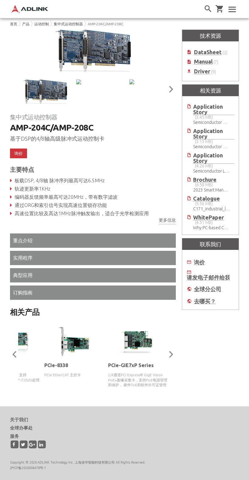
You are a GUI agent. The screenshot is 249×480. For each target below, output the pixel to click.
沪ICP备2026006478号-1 (28, 468)
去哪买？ (205, 301)
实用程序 (22, 258)
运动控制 (41, 24)
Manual (203, 62)
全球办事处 (21, 427)
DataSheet (208, 52)
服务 (14, 436)
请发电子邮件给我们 (211, 277)
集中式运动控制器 (68, 24)
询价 (199, 262)
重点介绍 (22, 240)
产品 (25, 24)
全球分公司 (207, 289)
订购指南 (22, 292)
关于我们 (19, 419)
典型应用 (22, 275)
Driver (202, 71)
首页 (13, 24)
